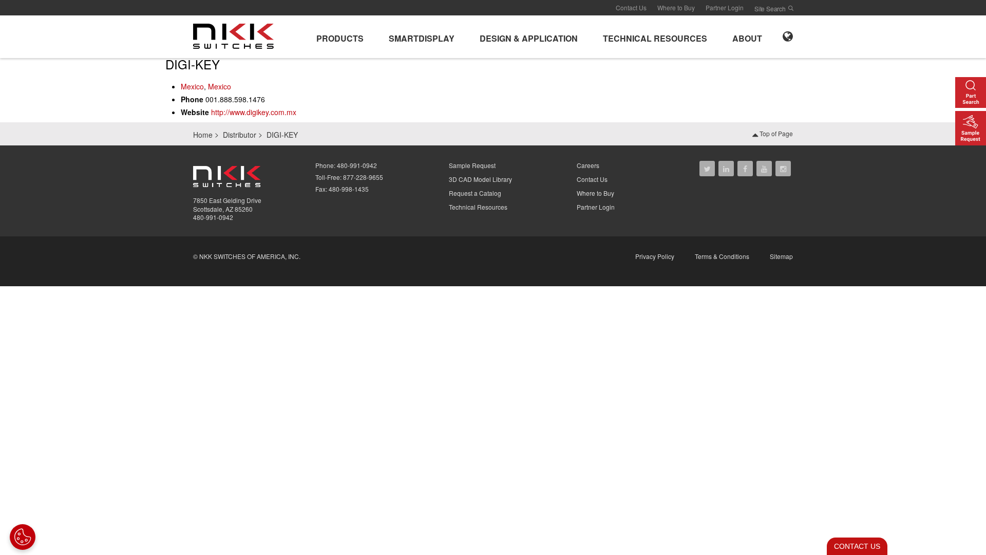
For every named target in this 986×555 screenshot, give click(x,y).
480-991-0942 (213, 217)
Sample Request (472, 165)
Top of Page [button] (775, 133)
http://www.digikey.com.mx (253, 112)
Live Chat (854, 546)
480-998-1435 (349, 188)
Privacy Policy (654, 256)
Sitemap (781, 256)
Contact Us (631, 7)
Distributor (239, 135)
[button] (340, 36)
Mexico (192, 86)
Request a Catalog (475, 193)
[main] (493, 90)
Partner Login (725, 7)
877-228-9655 (363, 177)
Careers (588, 165)
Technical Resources (478, 206)
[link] (236, 35)
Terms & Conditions (722, 256)
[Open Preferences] (22, 537)
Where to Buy (676, 7)
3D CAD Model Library (480, 179)
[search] (791, 8)
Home (203, 135)
